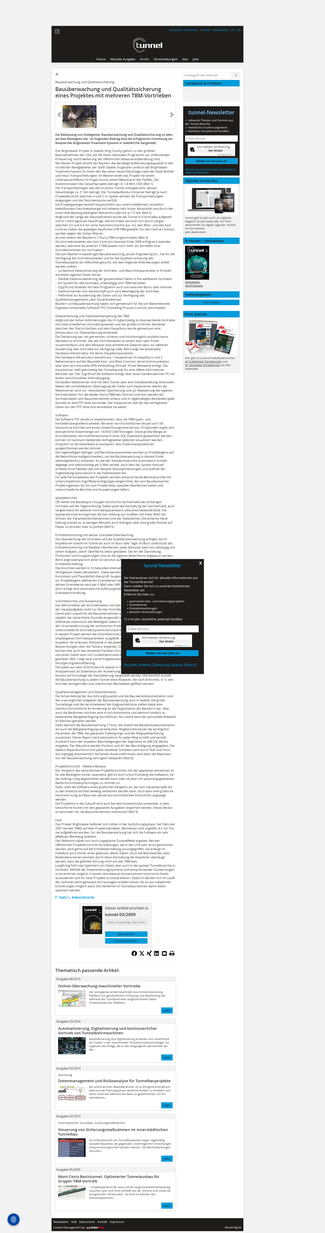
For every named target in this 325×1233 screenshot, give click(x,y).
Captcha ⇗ (182, 645)
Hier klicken (166, 641)
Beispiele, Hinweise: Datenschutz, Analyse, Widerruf (160, 665)
